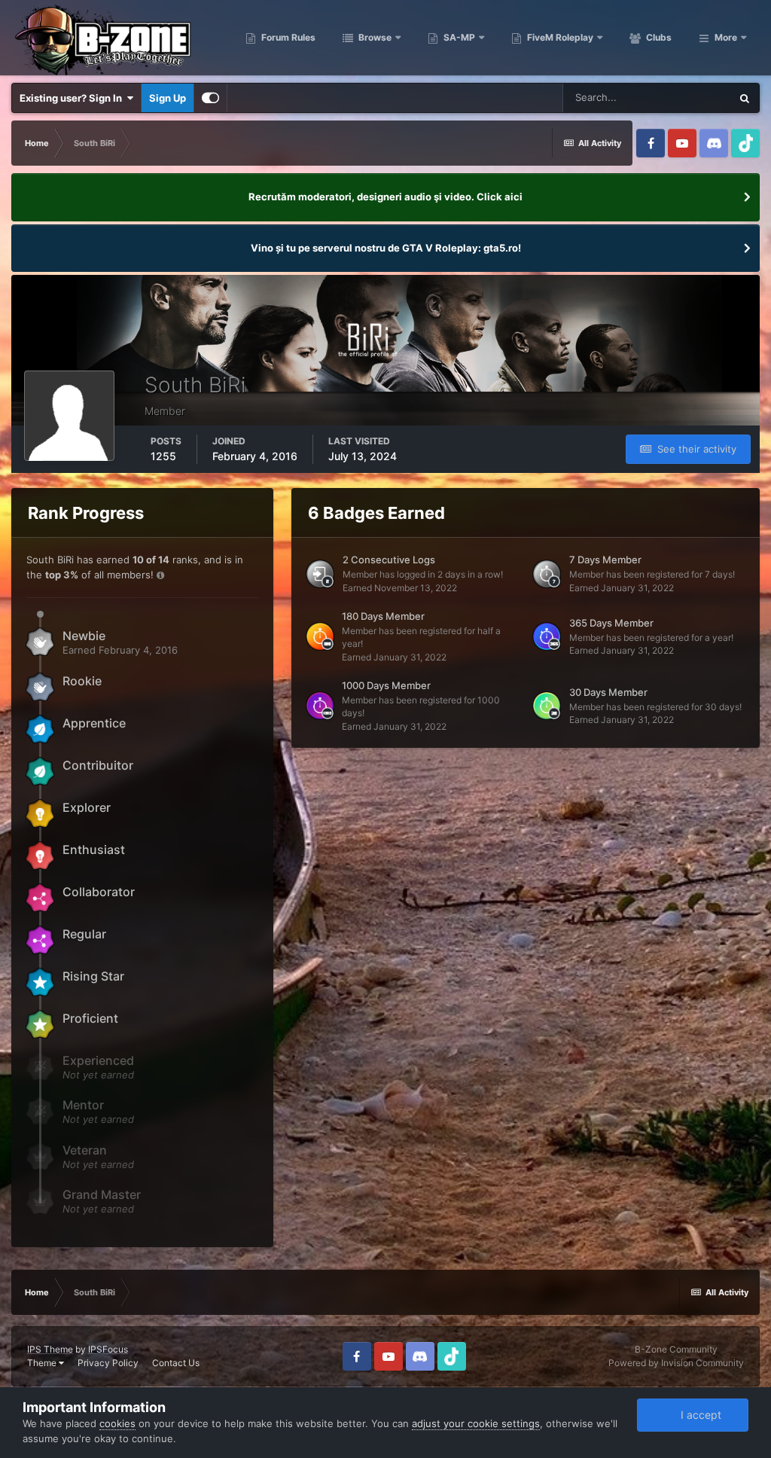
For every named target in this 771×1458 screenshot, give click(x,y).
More (725, 37)
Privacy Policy (108, 1362)
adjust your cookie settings (476, 1423)
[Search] (744, 98)
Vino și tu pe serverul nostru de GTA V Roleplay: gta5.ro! (386, 248)
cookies (117, 1423)
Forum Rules (287, 37)
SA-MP (458, 37)
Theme (43, 1362)
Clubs (658, 37)
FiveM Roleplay (559, 37)
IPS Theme (50, 1349)
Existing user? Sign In (73, 98)
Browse (374, 37)
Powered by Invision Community (676, 1362)
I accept (698, 1414)
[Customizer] (210, 98)
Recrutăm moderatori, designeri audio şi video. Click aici (385, 197)
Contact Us (176, 1362)
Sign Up (167, 98)
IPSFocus (108, 1349)
